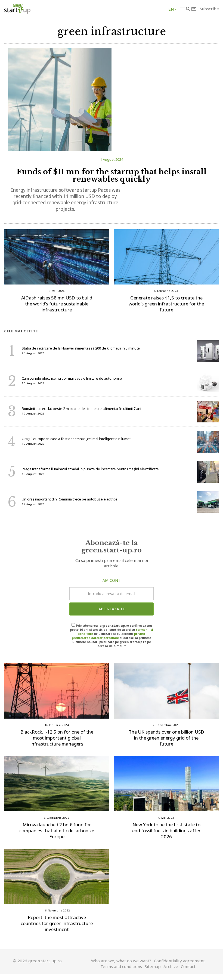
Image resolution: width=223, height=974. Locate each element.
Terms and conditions (121, 966)
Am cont (111, 580)
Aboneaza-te (111, 608)
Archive (170, 966)
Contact (188, 966)
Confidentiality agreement (179, 960)
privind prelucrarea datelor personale (108, 636)
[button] (182, 9)
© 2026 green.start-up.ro (37, 960)
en (171, 9)
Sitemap (153, 966)
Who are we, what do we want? (121, 960)
